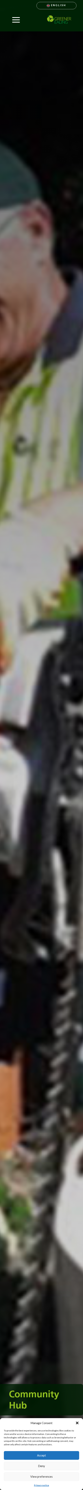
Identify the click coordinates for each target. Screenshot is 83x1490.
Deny (41, 1466)
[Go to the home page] (59, 19)
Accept (41, 1455)
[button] (77, 1423)
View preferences (41, 1476)
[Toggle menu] (15, 19)
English (58, 5)
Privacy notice (41, 1485)
